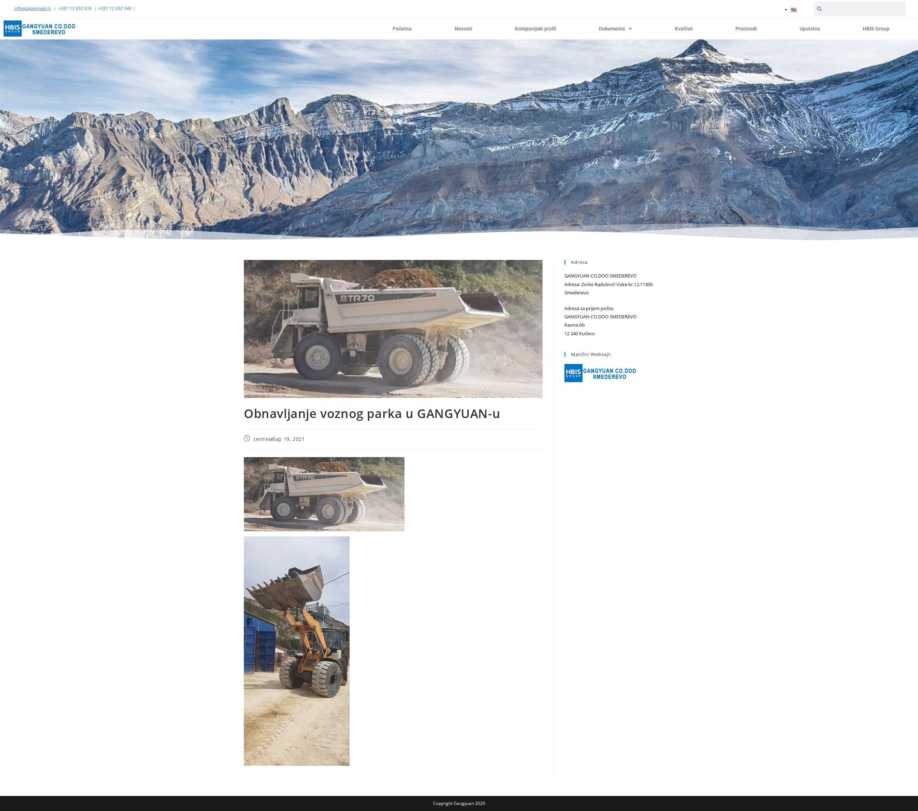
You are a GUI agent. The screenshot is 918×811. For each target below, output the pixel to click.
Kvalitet (684, 29)
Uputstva (810, 29)
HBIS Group (876, 29)
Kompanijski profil (535, 29)
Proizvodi (746, 29)
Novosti (463, 29)
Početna (402, 29)
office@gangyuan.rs (32, 8)
